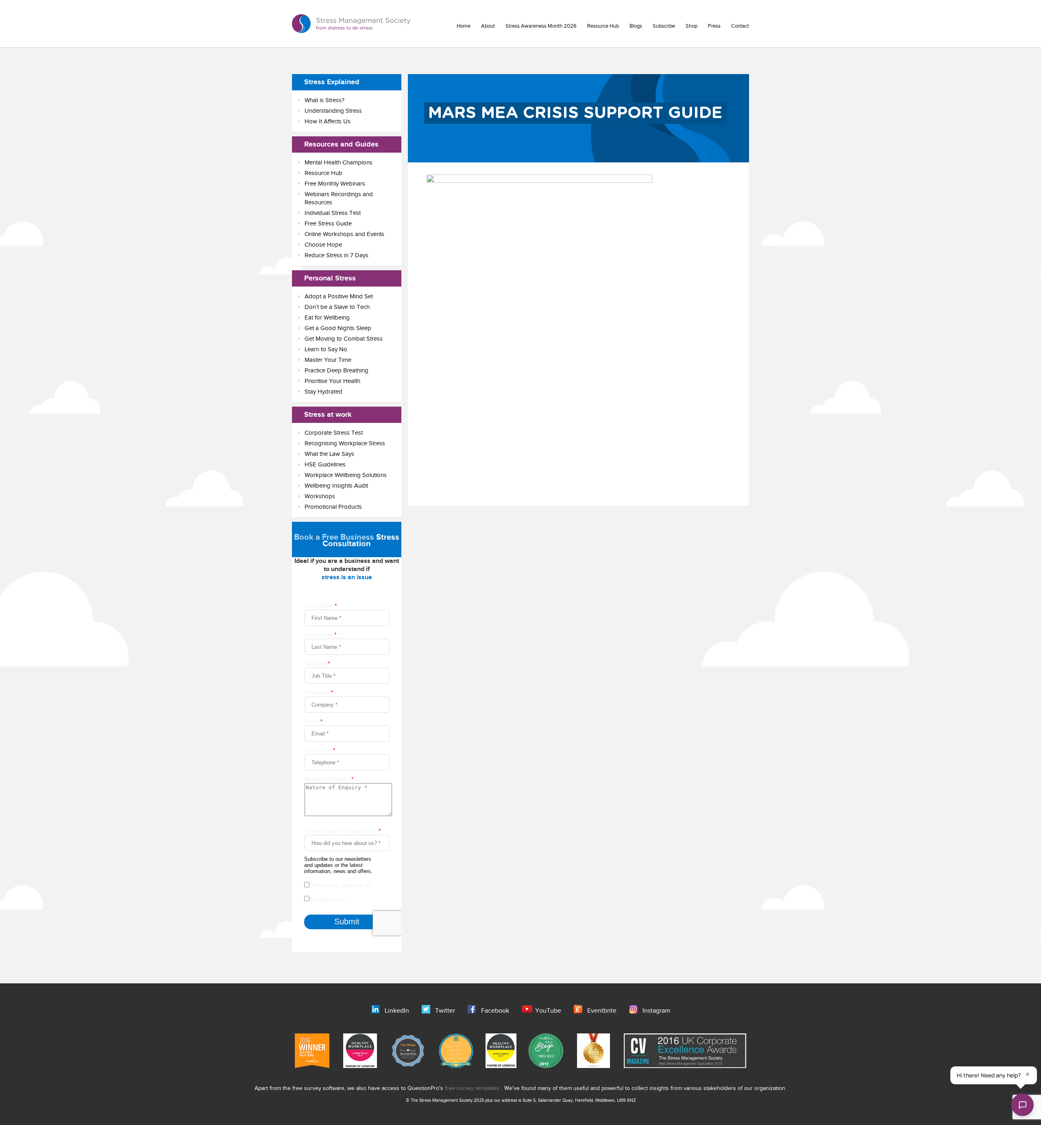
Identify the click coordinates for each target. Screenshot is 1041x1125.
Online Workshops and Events (344, 234)
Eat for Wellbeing (327, 317)
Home (463, 26)
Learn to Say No (326, 349)
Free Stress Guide (328, 223)
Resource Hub (603, 26)
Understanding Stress (333, 110)
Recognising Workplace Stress (345, 443)
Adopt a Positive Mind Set (339, 296)
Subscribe (664, 26)
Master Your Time (328, 360)
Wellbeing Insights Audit (336, 485)
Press (714, 26)
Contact (740, 26)
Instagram (656, 1011)
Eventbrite (601, 1011)
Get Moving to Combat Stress (344, 338)
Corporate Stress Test (334, 432)
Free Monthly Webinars (335, 183)
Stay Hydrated (323, 391)
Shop (691, 26)
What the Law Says (329, 454)
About (488, 26)
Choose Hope (323, 244)
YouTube (548, 1011)
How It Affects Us (328, 121)
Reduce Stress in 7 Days (336, 255)
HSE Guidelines (325, 464)
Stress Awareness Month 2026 (541, 26)
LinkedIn (397, 1011)
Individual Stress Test (333, 213)
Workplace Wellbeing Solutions (346, 475)
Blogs (635, 26)
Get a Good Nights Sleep (338, 328)
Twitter (445, 1011)
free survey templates (473, 1088)
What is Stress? (324, 100)
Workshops (320, 496)
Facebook (495, 1011)
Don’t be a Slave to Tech (337, 307)
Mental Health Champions (338, 162)
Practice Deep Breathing (336, 370)
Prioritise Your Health (332, 381)
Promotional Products (333, 506)
